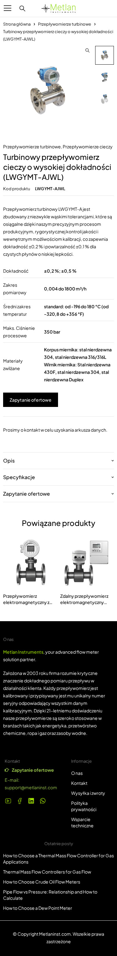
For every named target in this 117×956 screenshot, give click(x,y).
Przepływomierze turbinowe (64, 24)
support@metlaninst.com (31, 787)
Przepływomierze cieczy (88, 146)
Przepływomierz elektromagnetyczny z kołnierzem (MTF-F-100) (28, 602)
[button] (87, 50)
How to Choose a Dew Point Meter (37, 908)
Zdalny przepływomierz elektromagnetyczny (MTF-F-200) (84, 602)
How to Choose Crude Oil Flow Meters (41, 881)
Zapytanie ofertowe (30, 400)
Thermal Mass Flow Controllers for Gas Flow (47, 871)
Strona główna (17, 24)
